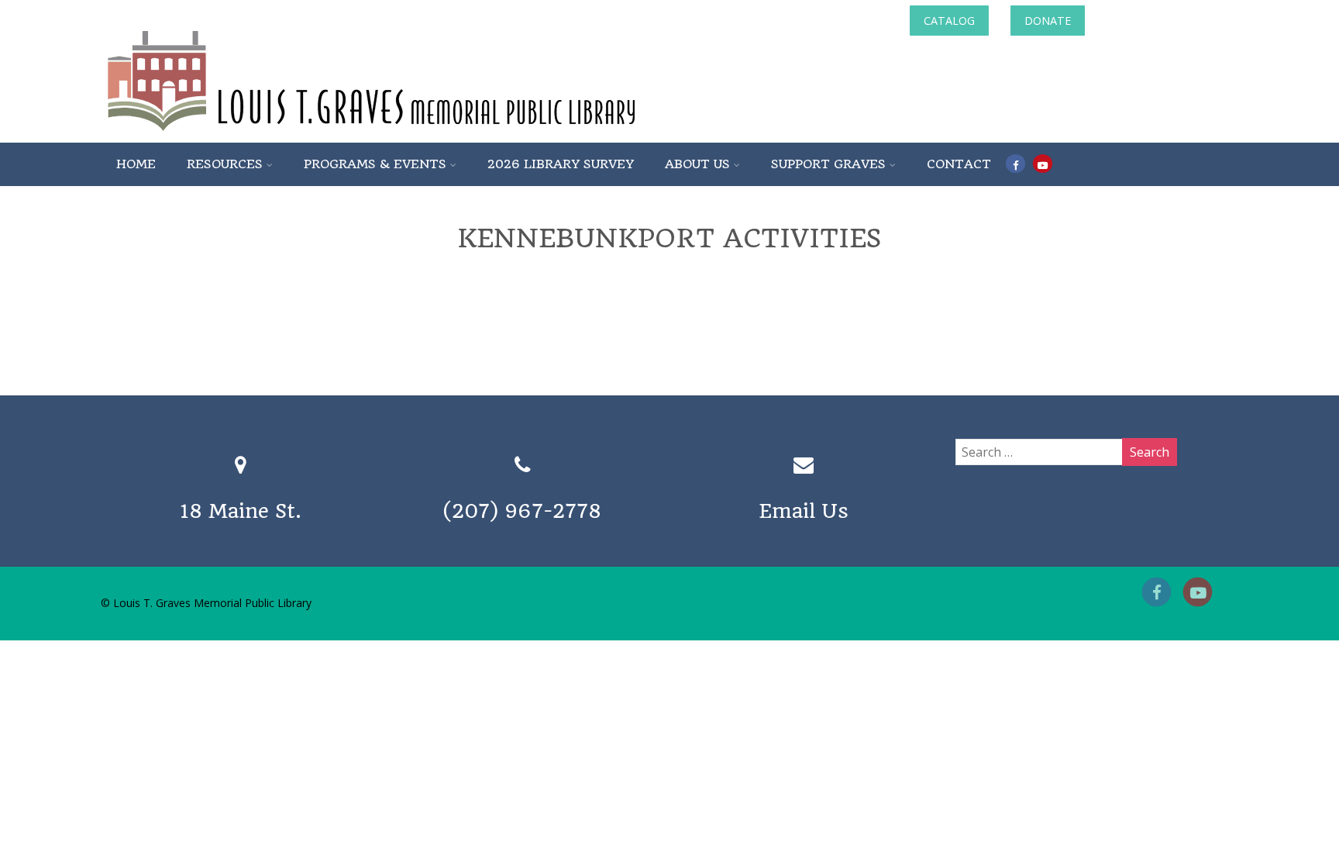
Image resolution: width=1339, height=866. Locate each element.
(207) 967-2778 (522, 511)
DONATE (1047, 20)
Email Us (803, 511)
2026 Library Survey (560, 164)
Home (136, 164)
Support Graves (828, 164)
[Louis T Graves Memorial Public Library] (413, 134)
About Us (697, 164)
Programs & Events (375, 164)
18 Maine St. (240, 511)
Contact (959, 164)
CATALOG (949, 20)
